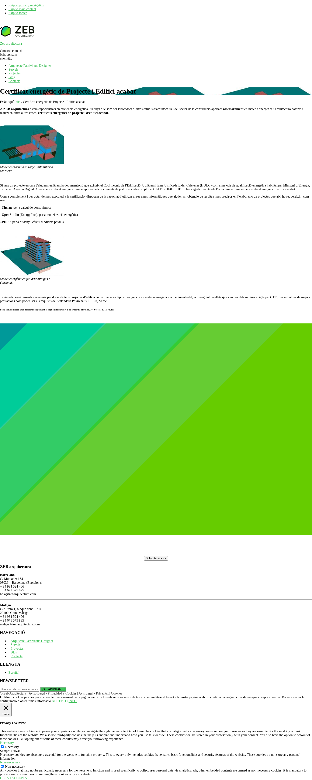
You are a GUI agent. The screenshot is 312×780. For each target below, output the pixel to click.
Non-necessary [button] (10, 762)
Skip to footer (17, 13)
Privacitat (102, 693)
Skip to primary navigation (26, 5)
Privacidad (55, 693)
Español (13, 672)
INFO (73, 701)
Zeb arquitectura (11, 43)
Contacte (16, 656)
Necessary (12, 747)
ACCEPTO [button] (60, 701)
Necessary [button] (7, 742)
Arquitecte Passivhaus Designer (32, 641)
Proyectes (17, 648)
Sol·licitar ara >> (156, 558)
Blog (14, 652)
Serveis (15, 644)
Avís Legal (86, 693)
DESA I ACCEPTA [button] (13, 778)
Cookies (70, 693)
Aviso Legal (37, 693)
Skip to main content (22, 9)
